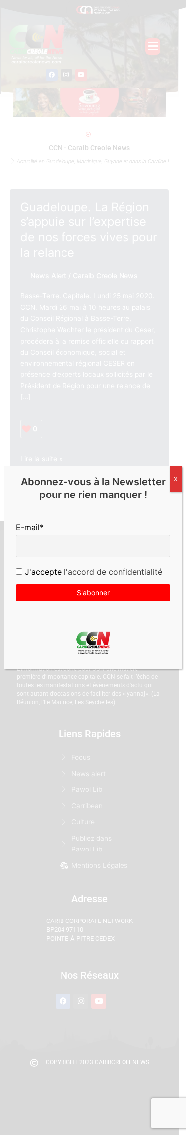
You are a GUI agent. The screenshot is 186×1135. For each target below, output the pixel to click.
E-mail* (30, 527)
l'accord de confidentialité (112, 572)
